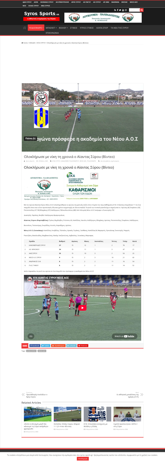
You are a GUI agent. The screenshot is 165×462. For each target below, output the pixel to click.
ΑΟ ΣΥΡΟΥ (97, 2)
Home (25, 43)
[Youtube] (123, 10)
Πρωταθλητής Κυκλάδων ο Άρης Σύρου (36, 395)
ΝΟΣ (24, 6)
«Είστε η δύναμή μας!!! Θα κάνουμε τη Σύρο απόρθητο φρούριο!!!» (36, 426)
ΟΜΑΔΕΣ (32, 43)
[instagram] (126, 10)
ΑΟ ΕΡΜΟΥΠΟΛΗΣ (62, 2)
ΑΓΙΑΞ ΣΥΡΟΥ (41, 43)
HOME (25, 27)
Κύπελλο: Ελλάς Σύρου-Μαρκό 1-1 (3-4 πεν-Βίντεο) (67, 425)
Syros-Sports (30, 161)
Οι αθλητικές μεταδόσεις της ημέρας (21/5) (128, 395)
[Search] (141, 10)
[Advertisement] (82, 64)
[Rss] (115, 10)
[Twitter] (120, 10)
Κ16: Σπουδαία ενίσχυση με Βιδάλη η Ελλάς (95, 425)
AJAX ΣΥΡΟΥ (27, 2)
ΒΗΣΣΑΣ (124, 2)
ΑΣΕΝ (36, 2)
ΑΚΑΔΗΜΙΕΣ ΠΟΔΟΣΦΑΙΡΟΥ (70, 161)
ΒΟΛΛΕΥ (62, 28)
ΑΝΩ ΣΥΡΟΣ (45, 6)
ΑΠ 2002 (106, 2)
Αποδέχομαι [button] (82, 459)
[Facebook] (117, 10)
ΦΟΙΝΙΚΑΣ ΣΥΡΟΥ (46, 2)
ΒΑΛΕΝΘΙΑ (115, 2)
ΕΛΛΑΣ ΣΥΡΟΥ (34, 6)
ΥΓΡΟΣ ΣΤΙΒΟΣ (87, 28)
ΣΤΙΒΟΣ (73, 28)
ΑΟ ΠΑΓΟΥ (87, 2)
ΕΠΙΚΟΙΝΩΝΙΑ (52, 33)
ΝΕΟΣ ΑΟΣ (134, 2)
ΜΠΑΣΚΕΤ (50, 28)
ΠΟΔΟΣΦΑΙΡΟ (35, 28)
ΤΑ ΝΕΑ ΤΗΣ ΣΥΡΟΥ (120, 28)
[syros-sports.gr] (41, 14)
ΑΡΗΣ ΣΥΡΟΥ (76, 2)
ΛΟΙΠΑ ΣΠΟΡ (102, 28)
